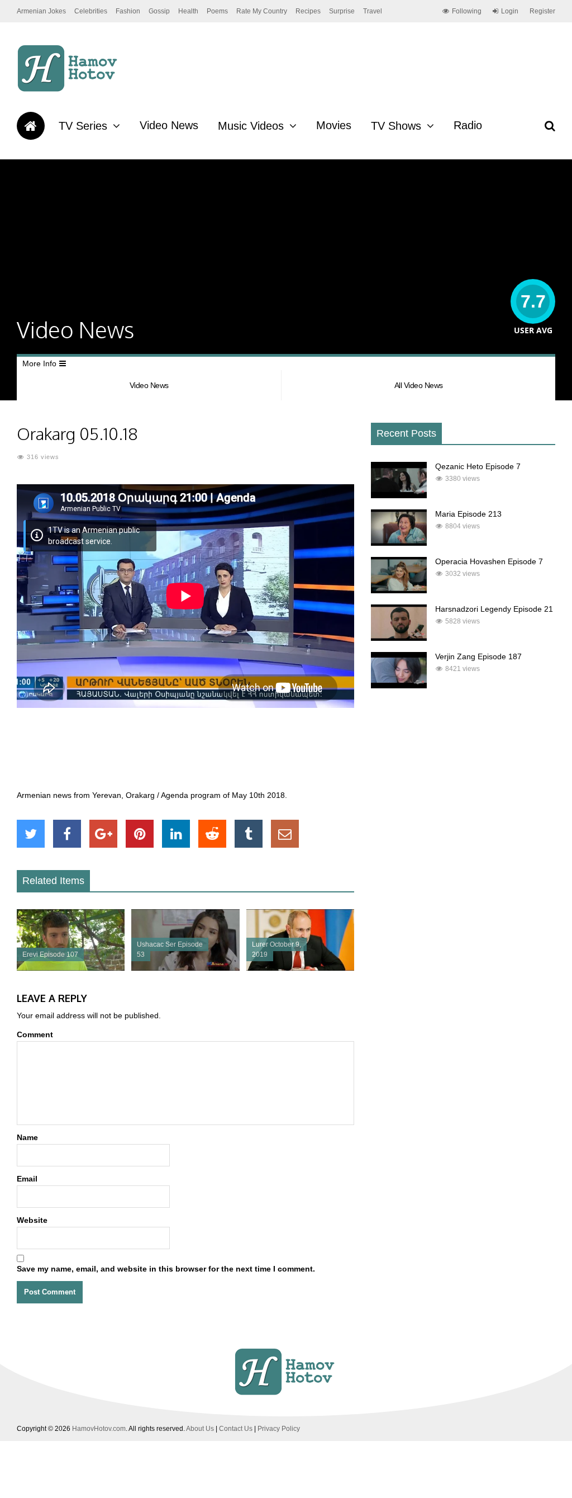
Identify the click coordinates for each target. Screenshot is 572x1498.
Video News (169, 125)
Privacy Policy (279, 1429)
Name (27, 1137)
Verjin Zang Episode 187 (478, 656)
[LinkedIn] (176, 834)
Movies (333, 125)
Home (31, 126)
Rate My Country (261, 11)
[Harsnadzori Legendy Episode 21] (399, 638)
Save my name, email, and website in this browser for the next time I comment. (166, 1268)
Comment (35, 1034)
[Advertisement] (220, 755)
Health (188, 11)
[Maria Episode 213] (399, 542)
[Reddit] (212, 834)
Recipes (308, 11)
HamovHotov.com (99, 1429)
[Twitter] (31, 834)
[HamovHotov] (69, 90)
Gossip (159, 11)
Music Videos (251, 126)
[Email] (285, 834)
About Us (200, 1429)
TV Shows (396, 126)
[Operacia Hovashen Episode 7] (399, 590)
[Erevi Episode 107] (71, 967)
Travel (372, 11)
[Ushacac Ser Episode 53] (185, 967)
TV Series (83, 126)
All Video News (418, 385)
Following (467, 11)
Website (32, 1220)
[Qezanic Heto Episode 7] (399, 495)
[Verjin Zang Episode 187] (399, 685)
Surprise (342, 11)
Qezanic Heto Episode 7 (478, 466)
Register (542, 11)
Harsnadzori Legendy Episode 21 (494, 608)
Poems (217, 11)
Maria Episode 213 (468, 513)
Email (27, 1178)
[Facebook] (67, 834)
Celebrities (90, 11)
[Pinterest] (140, 834)
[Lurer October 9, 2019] (300, 967)
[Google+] (103, 834)
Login (509, 11)
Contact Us (235, 1429)
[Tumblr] (249, 834)
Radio (468, 125)
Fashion (128, 11)
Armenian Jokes (41, 11)
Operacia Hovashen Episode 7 (489, 561)
